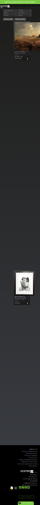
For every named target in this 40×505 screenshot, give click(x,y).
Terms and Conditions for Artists (27, 464)
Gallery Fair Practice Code (29, 461)
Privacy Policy (33, 457)
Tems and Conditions (30, 455)
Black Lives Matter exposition (28, 459)
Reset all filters (20, 19)
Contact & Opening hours (29, 451)
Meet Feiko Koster (31, 453)
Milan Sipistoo (33, 466)
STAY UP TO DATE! (26, 497)
